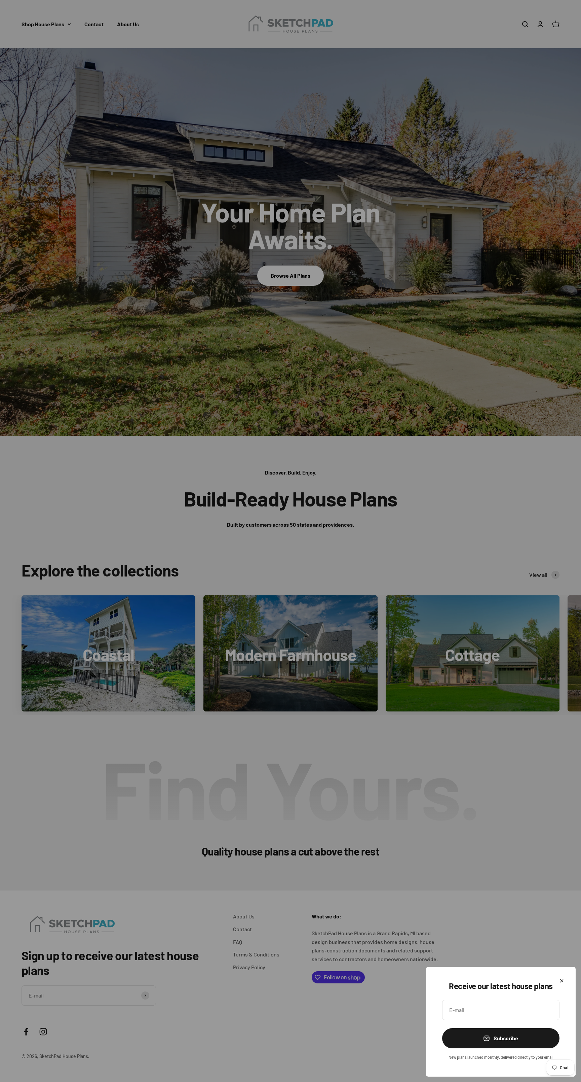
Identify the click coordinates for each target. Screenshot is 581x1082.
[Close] (561, 981)
